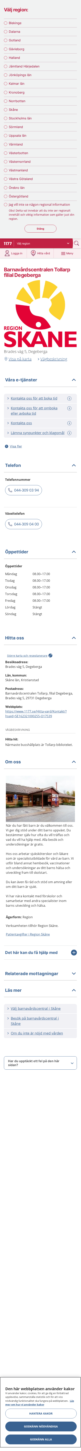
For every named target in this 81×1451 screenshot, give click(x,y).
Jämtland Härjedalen (24, 66)
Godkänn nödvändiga (41, 1426)
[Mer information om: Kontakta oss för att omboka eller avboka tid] (70, 408)
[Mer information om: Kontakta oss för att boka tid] (70, 398)
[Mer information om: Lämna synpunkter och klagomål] (70, 433)
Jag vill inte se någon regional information (39, 204)
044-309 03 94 (26, 490)
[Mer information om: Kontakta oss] (70, 423)
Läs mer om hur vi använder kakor (39, 1402)
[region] (40, 1412)
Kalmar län (16, 83)
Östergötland (18, 196)
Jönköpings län (20, 75)
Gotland (15, 40)
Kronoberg (17, 92)
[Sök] (77, 243)
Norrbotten (17, 101)
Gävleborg (16, 49)
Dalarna (14, 32)
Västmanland (18, 170)
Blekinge (15, 23)
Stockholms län (20, 118)
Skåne (13, 110)
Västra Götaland (21, 179)
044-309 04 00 (26, 524)
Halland (14, 58)
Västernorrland (20, 162)
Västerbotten (18, 153)
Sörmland (16, 127)
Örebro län (17, 188)
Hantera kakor (41, 1413)
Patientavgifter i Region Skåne (28, 934)
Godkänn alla (41, 1439)
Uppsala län (17, 135)
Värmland (16, 144)
